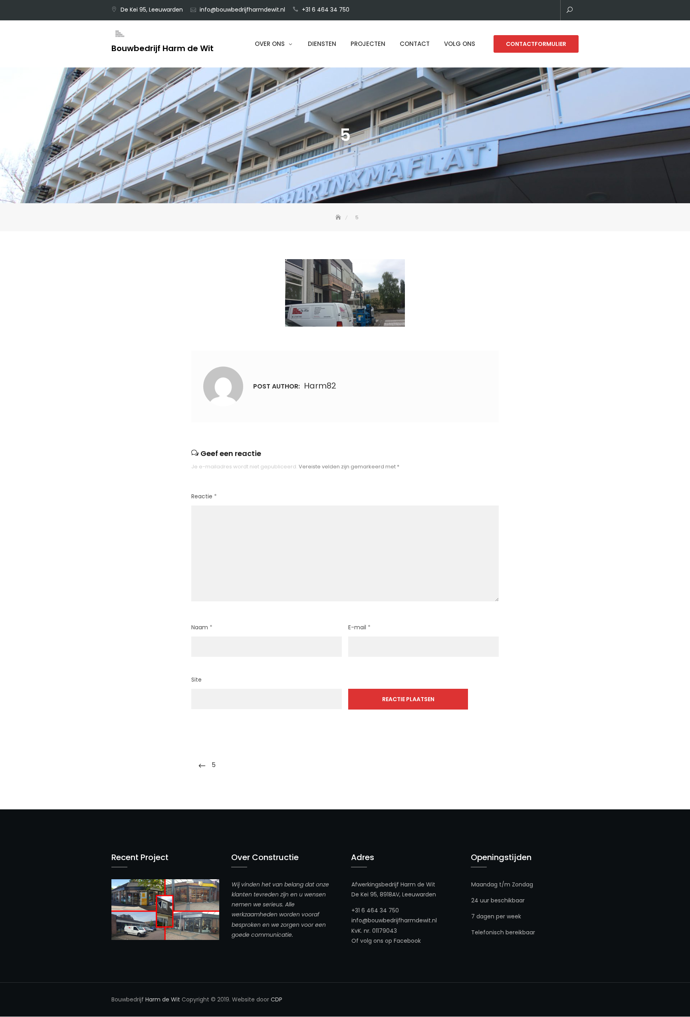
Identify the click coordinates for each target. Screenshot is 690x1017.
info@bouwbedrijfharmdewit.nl (242, 10)
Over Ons (270, 44)
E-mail (359, 627)
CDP (276, 999)
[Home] (339, 217)
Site (196, 680)
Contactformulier (536, 44)
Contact (415, 44)
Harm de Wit (162, 999)
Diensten (322, 44)
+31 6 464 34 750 (325, 10)
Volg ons (459, 44)
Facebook (407, 941)
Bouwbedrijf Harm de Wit (162, 48)
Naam (201, 627)
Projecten (368, 44)
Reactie (204, 496)
